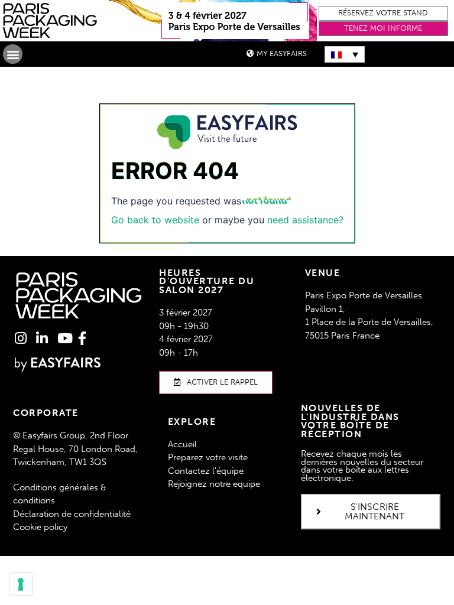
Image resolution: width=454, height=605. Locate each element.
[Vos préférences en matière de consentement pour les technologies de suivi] (20, 584)
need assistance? (305, 220)
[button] (384, 13)
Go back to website (155, 220)
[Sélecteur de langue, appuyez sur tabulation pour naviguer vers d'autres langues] (345, 54)
